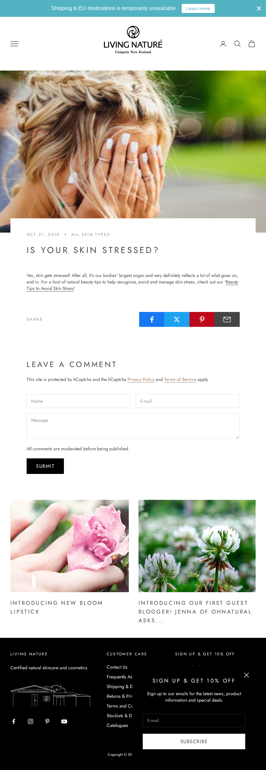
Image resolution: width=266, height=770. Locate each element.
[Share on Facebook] (151, 319)
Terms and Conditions (128, 706)
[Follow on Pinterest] (47, 721)
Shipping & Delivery (126, 686)
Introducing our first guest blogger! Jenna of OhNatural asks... (195, 611)
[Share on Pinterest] (202, 319)
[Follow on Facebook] (13, 721)
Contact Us (117, 667)
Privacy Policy (140, 379)
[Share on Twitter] (176, 319)
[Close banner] (259, 8)
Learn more (198, 8)
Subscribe (194, 741)
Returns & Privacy (123, 696)
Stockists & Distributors (129, 715)
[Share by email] (227, 319)
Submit (45, 466)
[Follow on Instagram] (30, 721)
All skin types (90, 234)
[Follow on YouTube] (64, 721)
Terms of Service (180, 379)
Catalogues (117, 725)
